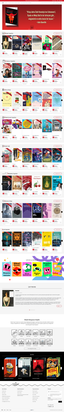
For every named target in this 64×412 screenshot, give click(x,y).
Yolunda (14, 164)
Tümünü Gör (57, 33)
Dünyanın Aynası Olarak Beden (6, 219)
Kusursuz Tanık (15, 79)
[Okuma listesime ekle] (10, 36)
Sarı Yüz (44, 247)
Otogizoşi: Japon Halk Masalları (16, 51)
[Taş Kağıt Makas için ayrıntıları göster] (27, 239)
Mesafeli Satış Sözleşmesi (6, 396)
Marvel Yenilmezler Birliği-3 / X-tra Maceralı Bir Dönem (6, 135)
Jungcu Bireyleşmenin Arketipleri (56, 219)
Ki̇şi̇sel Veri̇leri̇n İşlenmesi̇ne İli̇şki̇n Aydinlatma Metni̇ (22, 395)
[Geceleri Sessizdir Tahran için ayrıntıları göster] (37, 239)
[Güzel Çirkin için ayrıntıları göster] (57, 239)
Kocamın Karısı (5, 247)
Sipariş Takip (54, 0)
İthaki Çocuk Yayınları (36, 396)
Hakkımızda (4, 391)
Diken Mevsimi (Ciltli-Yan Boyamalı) (46, 79)
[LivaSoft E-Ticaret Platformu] (32, 410)
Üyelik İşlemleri (19, 391)
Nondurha (44, 164)
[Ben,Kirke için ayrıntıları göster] (17, 239)
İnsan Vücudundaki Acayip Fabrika (56, 135)
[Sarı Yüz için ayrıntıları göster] (47, 239)
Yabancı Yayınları (35, 392)
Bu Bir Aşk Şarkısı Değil (56, 79)
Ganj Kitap (34, 401)
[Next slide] (61, 44)
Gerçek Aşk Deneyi (36, 79)
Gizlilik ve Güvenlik (5, 399)
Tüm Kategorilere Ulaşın (32, 348)
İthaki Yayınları (35, 391)
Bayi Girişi (60, 0)
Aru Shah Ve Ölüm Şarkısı (56, 164)
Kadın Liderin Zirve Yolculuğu (56, 191)
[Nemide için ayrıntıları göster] (7, 298)
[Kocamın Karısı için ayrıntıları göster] (7, 239)
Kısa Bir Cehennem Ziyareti (56, 51)
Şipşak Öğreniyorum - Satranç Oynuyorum (36, 135)
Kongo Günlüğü (35, 219)
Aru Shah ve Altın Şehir (26, 164)
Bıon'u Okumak (15, 219)
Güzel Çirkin (55, 247)
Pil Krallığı (14, 135)
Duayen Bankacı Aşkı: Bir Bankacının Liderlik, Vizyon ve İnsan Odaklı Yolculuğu (6, 191)
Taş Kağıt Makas (25, 247)
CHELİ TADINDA (35, 191)
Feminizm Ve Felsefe (46, 219)
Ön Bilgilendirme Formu (6, 401)
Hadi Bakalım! (45, 135)
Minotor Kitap (35, 399)
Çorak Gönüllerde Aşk (26, 191)
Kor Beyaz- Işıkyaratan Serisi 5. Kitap (26, 51)
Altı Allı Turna (5, 79)
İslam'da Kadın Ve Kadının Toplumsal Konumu (26, 219)
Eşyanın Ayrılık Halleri (16, 191)
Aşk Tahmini (25, 79)
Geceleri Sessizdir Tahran (36, 247)
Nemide (4, 51)
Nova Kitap (34, 394)
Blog (57, 0)
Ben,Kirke (14, 247)
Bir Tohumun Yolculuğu (26, 135)
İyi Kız (43, 51)
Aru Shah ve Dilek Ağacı (36, 164)
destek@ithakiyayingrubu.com (54, 391)
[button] (3, 368)
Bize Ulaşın (4, 392)
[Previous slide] (2, 44)
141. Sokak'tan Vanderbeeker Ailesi (6, 164)
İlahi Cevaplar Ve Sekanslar (46, 191)
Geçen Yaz (34, 51)
